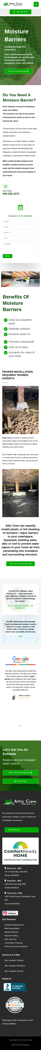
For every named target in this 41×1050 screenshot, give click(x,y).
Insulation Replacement (14, 925)
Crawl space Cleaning (14, 943)
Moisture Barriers (11, 932)
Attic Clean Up (10, 939)
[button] (3, 695)
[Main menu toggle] (36, 4)
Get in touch (7, 191)
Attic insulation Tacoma (14, 971)
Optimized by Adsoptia (21, 1045)
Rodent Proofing (11, 936)
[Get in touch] (5, 186)
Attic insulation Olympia (14, 960)
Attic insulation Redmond (15, 966)
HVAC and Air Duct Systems (16, 946)
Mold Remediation (12, 928)
